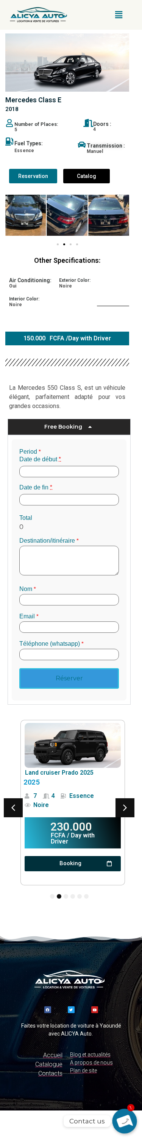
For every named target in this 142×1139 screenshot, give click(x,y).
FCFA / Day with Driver (73, 838)
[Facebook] (47, 1009)
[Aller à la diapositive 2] (64, 244)
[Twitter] (71, 1009)
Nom (27, 589)
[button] (118, 15)
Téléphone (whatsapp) (51, 644)
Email (29, 616)
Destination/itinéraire (49, 541)
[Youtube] (94, 1009)
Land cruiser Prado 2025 (59, 772)
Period (30, 452)
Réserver (69, 678)
